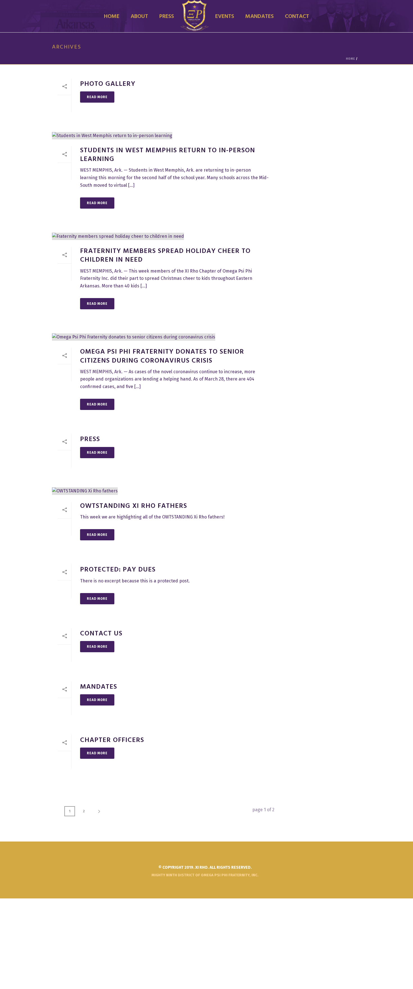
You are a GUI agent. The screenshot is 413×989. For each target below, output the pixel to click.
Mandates (259, 16)
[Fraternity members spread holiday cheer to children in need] (163, 236)
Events (224, 16)
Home (111, 16)
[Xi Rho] (194, 16)
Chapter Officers (112, 740)
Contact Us (101, 633)
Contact (297, 16)
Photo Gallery (107, 84)
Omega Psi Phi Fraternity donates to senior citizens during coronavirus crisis (162, 356)
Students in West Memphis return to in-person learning (167, 155)
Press (166, 16)
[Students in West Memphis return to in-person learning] (163, 135)
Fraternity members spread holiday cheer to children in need (165, 255)
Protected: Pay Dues (118, 569)
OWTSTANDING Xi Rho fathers (133, 506)
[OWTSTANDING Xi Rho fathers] (163, 491)
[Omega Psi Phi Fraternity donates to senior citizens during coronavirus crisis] (163, 337)
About (139, 16)
